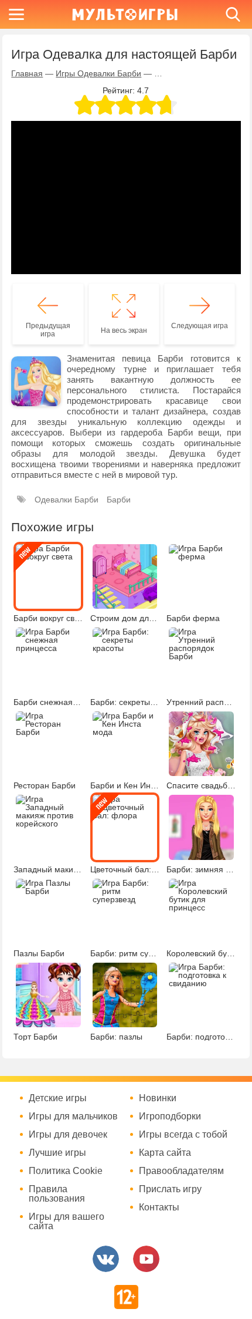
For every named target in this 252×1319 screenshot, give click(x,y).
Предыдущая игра (48, 330)
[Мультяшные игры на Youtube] (146, 1259)
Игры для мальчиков (73, 1116)
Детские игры (58, 1098)
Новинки (157, 1098)
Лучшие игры (57, 1153)
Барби (119, 499)
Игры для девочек (68, 1134)
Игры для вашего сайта (66, 1221)
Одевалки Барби (66, 499)
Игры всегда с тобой (183, 1134)
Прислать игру (170, 1189)
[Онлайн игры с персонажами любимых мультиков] (125, 14)
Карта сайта (165, 1153)
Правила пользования (57, 1194)
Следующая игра (199, 326)
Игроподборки (170, 1116)
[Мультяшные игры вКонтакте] (106, 1259)
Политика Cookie (66, 1171)
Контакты (159, 1207)
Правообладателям (181, 1171)
